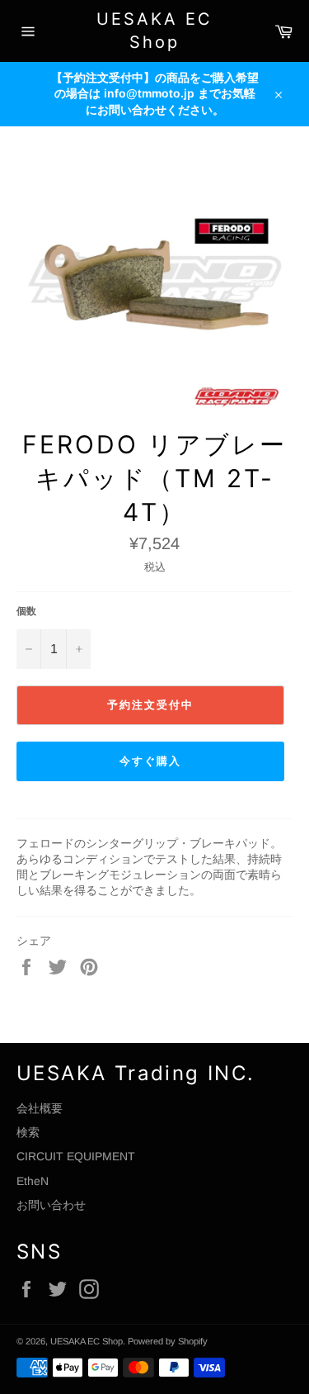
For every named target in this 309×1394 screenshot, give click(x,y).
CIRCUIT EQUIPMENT (75, 1156)
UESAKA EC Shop (154, 30)
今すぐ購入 (150, 761)
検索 (28, 1132)
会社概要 (39, 1108)
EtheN (32, 1181)
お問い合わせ (51, 1204)
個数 (26, 611)
